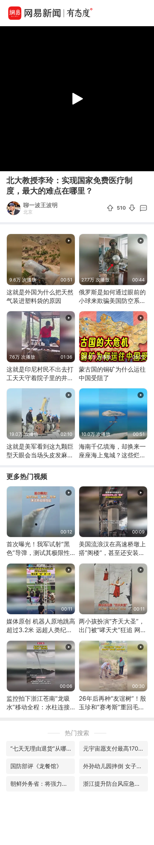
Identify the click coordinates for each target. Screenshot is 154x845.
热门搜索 (77, 733)
